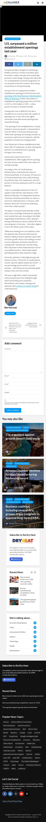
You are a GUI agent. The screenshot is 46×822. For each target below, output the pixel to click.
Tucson (20, 765)
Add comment (10, 59)
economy (26, 740)
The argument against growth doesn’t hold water (28, 602)
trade (14, 765)
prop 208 (16, 758)
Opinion (26, 427)
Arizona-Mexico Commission (21, 722)
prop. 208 (6, 758)
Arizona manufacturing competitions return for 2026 (21, 703)
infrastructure (8, 747)
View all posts (10, 313)
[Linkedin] (10, 793)
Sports (37, 758)
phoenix (29, 754)
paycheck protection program (13, 754)
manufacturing (36, 747)
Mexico (20, 751)
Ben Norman (11, 56)
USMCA (6, 769)
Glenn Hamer (8, 743)
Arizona (6, 722)
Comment (7, 349)
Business (9, 463)
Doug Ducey (13, 736)
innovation (19, 747)
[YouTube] (21, 793)
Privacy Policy (17, 801)
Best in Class (33, 729)
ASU (24, 729)
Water (14, 769)
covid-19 (37, 733)
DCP (4, 736)
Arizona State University (11, 729)
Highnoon (35, 817)
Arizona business (9, 726)
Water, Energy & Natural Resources (17, 430)
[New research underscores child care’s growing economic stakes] (14, 579)
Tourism (6, 765)
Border (5, 733)
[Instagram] (27, 793)
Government (19, 743)
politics (37, 754)
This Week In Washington (30, 761)
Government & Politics (13, 502)
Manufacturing (11, 466)
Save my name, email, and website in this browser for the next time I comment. (21, 403)
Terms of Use (7, 801)
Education (36, 740)
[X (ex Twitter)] (16, 793)
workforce (21, 769)
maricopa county (9, 751)
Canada (22, 733)
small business (27, 758)
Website (6, 392)
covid (29, 733)
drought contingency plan (29, 736)
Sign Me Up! (17, 559)
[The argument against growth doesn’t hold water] (23, 440)
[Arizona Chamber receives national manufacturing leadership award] (23, 475)
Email (6, 384)
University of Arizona (33, 765)
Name (6, 376)
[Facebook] (4, 793)
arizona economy (24, 726)
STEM (5, 761)
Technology (14, 761)
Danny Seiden (13, 452)
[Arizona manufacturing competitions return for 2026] (14, 590)
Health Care (31, 743)
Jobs (27, 747)
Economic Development (12, 39)
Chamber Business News (16, 487)
